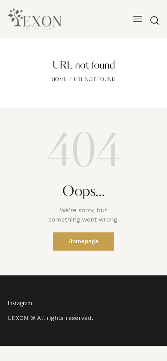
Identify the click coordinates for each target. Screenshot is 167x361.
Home (59, 79)
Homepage (83, 241)
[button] (137, 19)
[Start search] (155, 20)
